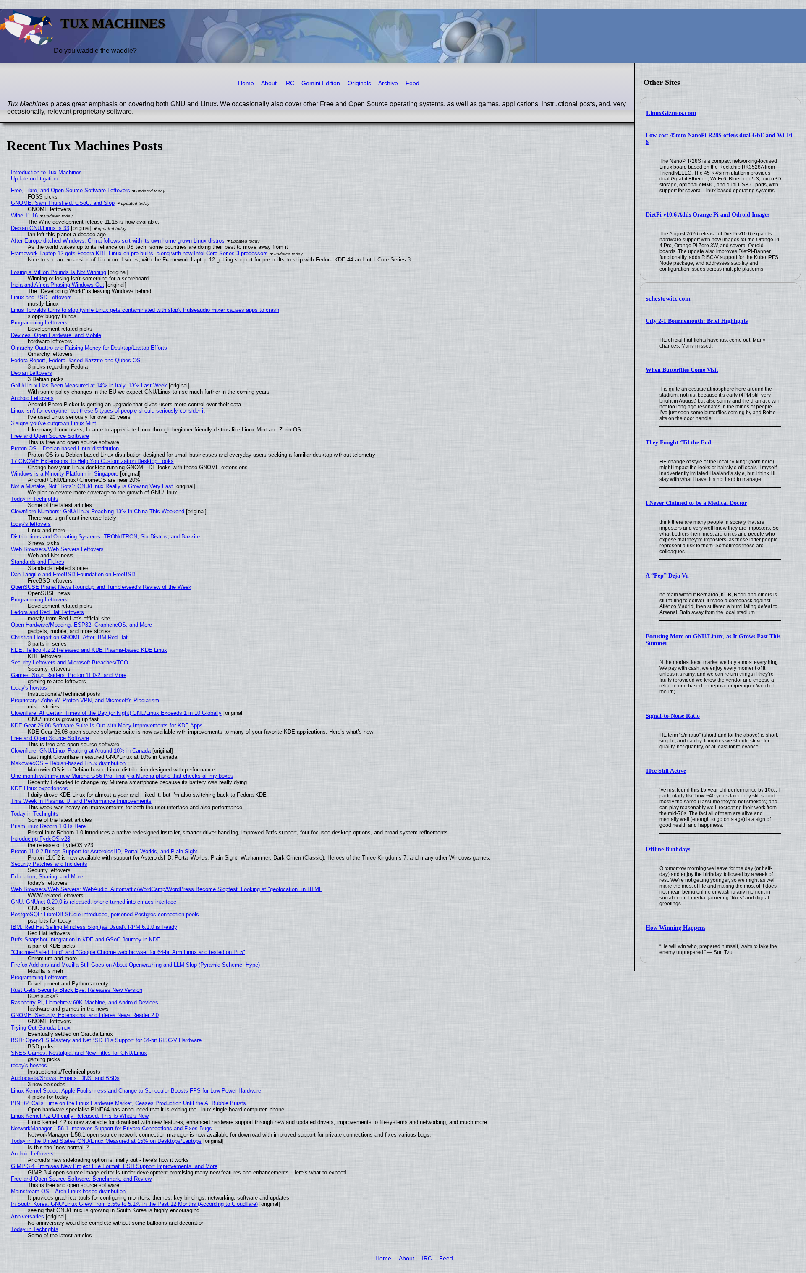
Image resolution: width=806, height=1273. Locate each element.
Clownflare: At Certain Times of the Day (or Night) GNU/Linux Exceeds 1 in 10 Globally (116, 713)
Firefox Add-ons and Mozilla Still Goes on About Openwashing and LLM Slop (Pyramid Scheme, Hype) (135, 965)
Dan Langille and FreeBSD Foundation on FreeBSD (73, 574)
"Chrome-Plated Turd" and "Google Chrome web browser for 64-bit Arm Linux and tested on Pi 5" (128, 952)
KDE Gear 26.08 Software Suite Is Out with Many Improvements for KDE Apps (107, 725)
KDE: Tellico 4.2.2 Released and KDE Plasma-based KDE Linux (89, 650)
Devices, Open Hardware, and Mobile (56, 335)
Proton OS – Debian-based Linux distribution (65, 448)
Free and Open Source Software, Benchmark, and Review (81, 1179)
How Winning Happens (675, 928)
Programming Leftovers (39, 322)
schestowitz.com (668, 298)
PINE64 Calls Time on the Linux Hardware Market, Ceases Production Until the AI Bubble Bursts (128, 1103)
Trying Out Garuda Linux (41, 1028)
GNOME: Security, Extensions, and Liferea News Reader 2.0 (85, 1015)
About (269, 83)
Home (246, 83)
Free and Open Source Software (50, 436)
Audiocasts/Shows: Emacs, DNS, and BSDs (65, 1078)
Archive (388, 83)
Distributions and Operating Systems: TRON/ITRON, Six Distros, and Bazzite (105, 536)
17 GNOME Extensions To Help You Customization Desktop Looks (92, 461)
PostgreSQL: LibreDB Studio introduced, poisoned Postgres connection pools (105, 914)
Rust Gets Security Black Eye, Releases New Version (76, 990)
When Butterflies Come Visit (682, 370)
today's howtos (29, 688)
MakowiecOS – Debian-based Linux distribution (68, 763)
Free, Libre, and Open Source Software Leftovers (70, 190)
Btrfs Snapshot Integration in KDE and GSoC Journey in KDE (85, 939)
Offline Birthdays (668, 849)
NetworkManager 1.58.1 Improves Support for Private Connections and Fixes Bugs (111, 1128)
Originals (359, 83)
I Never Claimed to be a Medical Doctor (696, 503)
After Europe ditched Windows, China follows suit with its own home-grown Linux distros (118, 241)
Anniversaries (27, 1216)
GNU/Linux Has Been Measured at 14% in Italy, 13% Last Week (89, 385)
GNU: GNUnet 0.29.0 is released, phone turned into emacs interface (93, 902)
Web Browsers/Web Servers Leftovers (57, 549)
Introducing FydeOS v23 (40, 839)
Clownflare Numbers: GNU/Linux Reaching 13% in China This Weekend (97, 511)
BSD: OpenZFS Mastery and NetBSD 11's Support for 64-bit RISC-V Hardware (106, 1040)
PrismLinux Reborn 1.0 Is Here (48, 826)
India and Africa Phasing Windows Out (57, 285)
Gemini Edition (320, 83)
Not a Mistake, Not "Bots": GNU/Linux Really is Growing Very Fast (92, 486)
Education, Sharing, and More (47, 876)
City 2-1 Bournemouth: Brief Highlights (697, 321)
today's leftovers (31, 524)
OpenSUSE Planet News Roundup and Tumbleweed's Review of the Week (101, 587)
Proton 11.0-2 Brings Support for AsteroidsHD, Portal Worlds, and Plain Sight (104, 851)
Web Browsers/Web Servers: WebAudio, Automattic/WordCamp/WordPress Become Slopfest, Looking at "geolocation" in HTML (166, 889)
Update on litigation (34, 178)
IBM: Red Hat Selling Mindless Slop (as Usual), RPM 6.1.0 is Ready (94, 927)
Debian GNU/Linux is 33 (40, 228)
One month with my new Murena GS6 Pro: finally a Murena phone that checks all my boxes (122, 776)
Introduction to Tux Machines (46, 172)
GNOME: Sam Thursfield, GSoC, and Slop (63, 203)
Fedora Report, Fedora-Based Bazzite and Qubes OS (76, 360)
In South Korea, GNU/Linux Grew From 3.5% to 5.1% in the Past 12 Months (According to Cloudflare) (134, 1204)
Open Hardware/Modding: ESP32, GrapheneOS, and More (81, 625)
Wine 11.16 (24, 215)
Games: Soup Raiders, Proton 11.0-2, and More (68, 675)
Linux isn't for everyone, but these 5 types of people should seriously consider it (108, 411)
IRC (289, 83)
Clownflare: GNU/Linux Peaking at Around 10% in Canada (81, 751)
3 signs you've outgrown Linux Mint (53, 423)
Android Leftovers (32, 398)
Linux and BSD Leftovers (41, 297)
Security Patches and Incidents (49, 864)
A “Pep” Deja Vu (667, 575)
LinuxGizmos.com (671, 113)
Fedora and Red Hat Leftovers (47, 612)
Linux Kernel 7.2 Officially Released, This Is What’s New (80, 1116)
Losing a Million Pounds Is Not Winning (58, 272)
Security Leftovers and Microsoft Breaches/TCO (69, 662)
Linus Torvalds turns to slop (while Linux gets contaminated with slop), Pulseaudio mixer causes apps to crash (145, 310)
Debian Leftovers (31, 373)
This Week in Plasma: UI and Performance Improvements (81, 801)
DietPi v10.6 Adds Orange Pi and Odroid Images (707, 215)
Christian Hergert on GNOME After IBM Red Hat (69, 637)
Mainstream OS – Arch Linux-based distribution (68, 1191)
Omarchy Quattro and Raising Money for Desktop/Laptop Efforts (89, 348)
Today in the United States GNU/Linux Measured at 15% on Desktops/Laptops (106, 1141)
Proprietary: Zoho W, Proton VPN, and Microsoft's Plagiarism (85, 700)
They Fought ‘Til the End (678, 442)
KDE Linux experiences (39, 788)
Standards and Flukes (37, 562)
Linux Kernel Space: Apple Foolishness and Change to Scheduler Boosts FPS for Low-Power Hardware (136, 1090)
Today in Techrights (34, 499)
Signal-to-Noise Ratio (673, 716)
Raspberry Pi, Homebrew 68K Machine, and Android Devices (84, 1002)
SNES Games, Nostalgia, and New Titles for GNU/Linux (79, 1053)
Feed (412, 83)
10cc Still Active (666, 771)
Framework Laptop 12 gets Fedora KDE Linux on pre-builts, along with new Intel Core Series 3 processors (139, 253)
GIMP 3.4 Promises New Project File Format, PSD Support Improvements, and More (114, 1166)
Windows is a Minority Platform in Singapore (64, 474)
